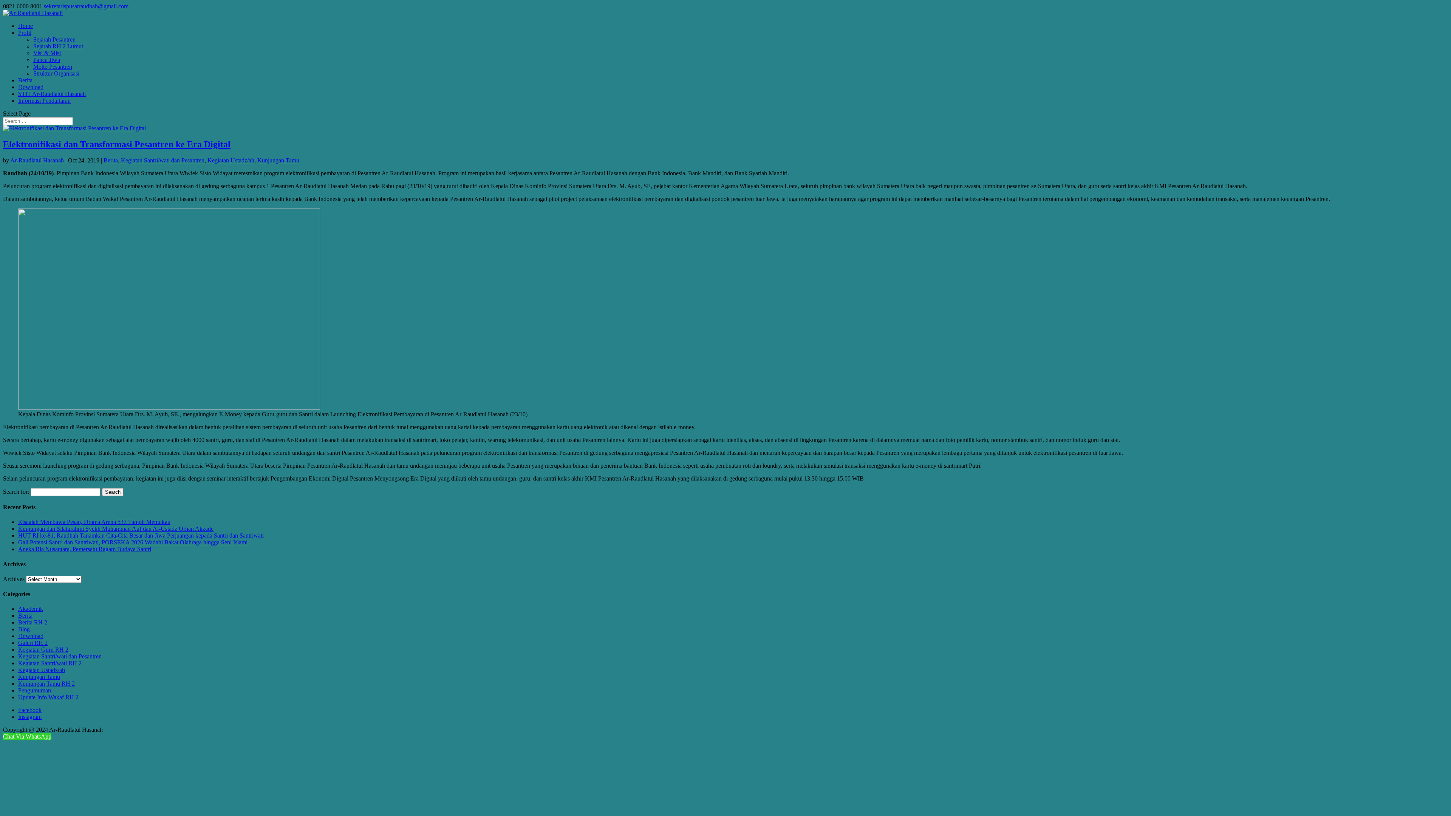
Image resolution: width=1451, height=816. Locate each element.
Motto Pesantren (52, 66)
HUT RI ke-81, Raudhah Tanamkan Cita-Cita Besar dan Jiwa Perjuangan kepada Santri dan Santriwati (141, 535)
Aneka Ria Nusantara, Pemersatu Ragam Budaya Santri (84, 549)
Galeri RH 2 (33, 643)
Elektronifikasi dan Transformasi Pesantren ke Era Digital (116, 144)
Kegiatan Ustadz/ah (230, 160)
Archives (14, 579)
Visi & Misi (47, 53)
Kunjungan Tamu (278, 160)
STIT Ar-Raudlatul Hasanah (52, 94)
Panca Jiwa (46, 60)
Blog (24, 629)
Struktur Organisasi (56, 73)
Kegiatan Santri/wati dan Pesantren (162, 160)
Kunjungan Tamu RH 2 (46, 683)
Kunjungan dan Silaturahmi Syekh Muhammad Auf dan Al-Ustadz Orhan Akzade (115, 528)
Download (30, 87)
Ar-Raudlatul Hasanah (37, 160)
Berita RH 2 (32, 622)
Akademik (30, 609)
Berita (25, 80)
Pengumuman (34, 690)
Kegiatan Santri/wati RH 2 (50, 663)
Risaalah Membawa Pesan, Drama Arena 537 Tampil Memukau (94, 522)
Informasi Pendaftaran (44, 100)
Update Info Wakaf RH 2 (48, 697)
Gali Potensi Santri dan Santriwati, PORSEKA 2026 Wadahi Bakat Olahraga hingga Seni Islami (133, 542)
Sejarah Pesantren (54, 39)
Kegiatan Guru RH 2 (43, 649)
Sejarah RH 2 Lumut (58, 46)
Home (25, 26)
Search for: (16, 491)
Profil (24, 32)
